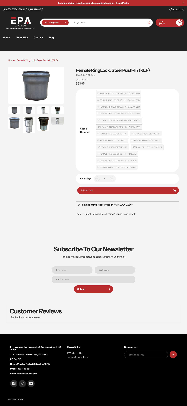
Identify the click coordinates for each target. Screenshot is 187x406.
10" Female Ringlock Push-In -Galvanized (119, 120)
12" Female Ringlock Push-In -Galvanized (118, 127)
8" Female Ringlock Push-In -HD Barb (116, 167)
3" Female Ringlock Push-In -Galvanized (118, 93)
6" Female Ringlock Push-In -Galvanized (118, 107)
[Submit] (173, 354)
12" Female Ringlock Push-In (147, 147)
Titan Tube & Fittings (85, 75)
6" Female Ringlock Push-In (112, 140)
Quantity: (85, 178)
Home (11, 60)
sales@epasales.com (27, 373)
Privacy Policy (74, 352)
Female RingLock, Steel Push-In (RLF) (37, 60)
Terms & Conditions (78, 356)
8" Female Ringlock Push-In (146, 140)
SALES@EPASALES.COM (15, 9)
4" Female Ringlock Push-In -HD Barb (116, 154)
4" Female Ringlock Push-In (145, 134)
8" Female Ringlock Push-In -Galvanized (118, 113)
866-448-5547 (35, 9)
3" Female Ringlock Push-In (111, 134)
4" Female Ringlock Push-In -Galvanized (118, 100)
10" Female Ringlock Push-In (112, 147)
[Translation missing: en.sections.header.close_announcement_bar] (183, 2)
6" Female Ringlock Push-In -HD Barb (116, 160)
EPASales (19, 399)
